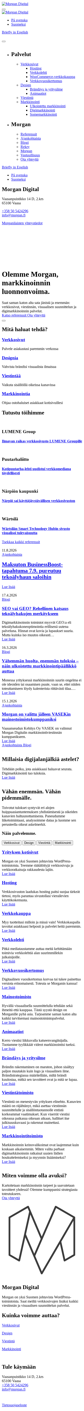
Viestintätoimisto (18, 1092)
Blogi (25, 143)
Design (26, 85)
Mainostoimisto (16, 996)
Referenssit (29, 134)
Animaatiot (38, 93)
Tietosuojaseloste (14, 1405)
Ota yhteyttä (29, 159)
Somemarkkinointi (43, 114)
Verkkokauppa (16, 913)
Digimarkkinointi (42, 110)
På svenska (19, 20)
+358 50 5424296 (15, 211)
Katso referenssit (14, 315)
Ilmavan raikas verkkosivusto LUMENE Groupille (42, 441)
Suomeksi (18, 24)
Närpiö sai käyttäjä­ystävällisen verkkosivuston (38, 501)
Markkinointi (30, 102)
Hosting (36, 68)
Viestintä (27, 98)
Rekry (25, 147)
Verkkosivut (29, 64)
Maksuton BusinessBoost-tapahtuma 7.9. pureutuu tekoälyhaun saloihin (32, 570)
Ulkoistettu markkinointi (48, 106)
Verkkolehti (38, 72)
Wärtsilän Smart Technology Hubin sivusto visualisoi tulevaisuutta (36, 531)
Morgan (26, 151)
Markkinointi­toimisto (22, 1135)
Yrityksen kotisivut (20, 852)
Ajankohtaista (31, 138)
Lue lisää (8, 587)
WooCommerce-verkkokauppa (52, 77)
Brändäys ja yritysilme (46, 89)
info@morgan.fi (13, 215)
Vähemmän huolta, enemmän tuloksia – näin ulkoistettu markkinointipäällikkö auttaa (40, 666)
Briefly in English (15, 32)
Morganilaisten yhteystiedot (22, 223)
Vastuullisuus (30, 155)
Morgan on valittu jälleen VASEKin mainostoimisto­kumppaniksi (36, 717)
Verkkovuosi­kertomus (46, 81)
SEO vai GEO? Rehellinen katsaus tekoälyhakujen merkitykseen (35, 611)
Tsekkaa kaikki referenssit (21, 542)
